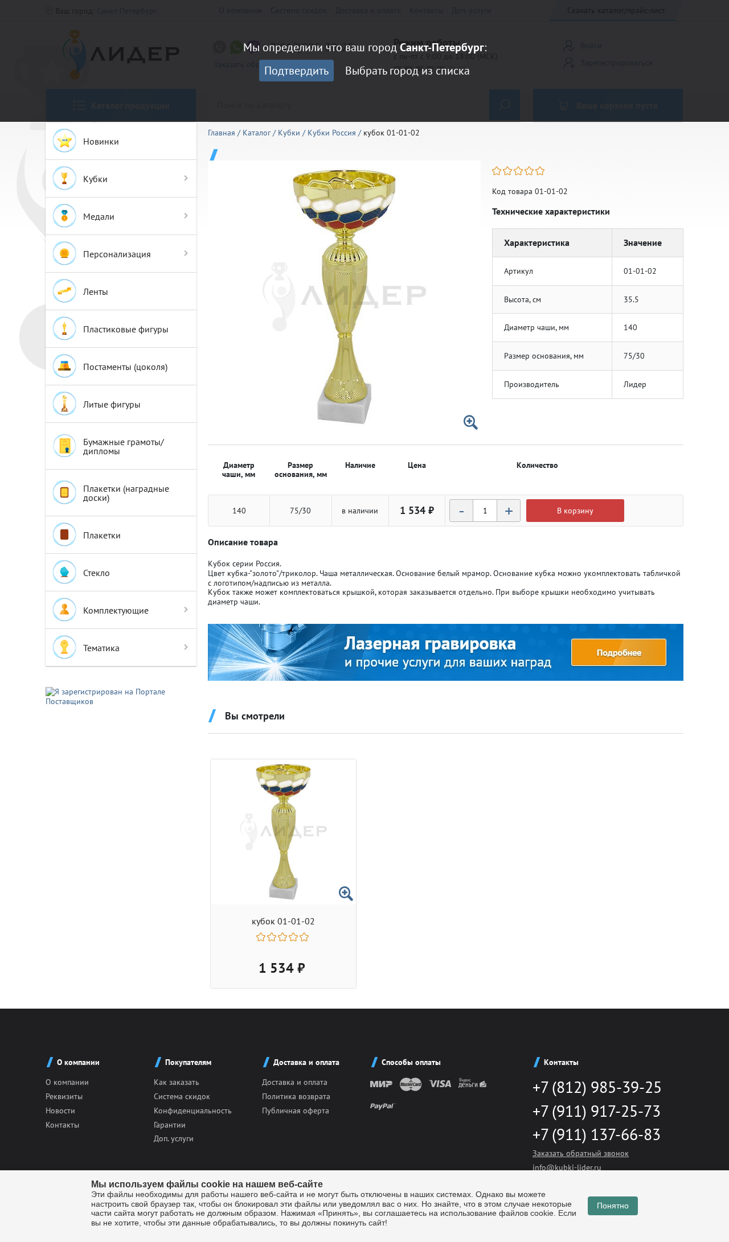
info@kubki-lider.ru (567, 1167)
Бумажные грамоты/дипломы (123, 446)
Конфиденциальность (193, 1110)
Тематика (101, 647)
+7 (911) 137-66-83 (597, 1134)
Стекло (96, 572)
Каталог (258, 133)
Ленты (95, 291)
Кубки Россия (333, 133)
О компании (67, 1082)
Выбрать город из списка (407, 70)
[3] (519, 170)
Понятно (613, 1205)
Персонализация (117, 254)
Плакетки (102, 535)
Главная (222, 133)
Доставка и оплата (294, 1082)
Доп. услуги (174, 1138)
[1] (497, 170)
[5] (540, 170)
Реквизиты (64, 1096)
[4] (530, 170)
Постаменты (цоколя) (125, 366)
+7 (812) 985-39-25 (597, 1086)
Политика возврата (296, 1096)
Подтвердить (296, 70)
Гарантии (170, 1125)
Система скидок (182, 1096)
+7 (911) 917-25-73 (597, 1110)
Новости (60, 1110)
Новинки (101, 141)
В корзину (575, 510)
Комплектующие (116, 610)
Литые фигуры (112, 404)
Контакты (62, 1125)
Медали (98, 216)
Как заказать (176, 1082)
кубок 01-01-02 (283, 921)
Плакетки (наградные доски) (126, 493)
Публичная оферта (295, 1110)
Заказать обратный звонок (581, 1153)
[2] (508, 170)
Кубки (95, 178)
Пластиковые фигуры (126, 329)
